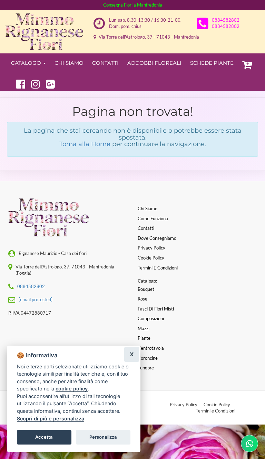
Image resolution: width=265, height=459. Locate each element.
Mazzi (143, 328)
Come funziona (153, 218)
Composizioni (151, 318)
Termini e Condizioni (215, 411)
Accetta (44, 437)
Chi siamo (147, 208)
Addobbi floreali (154, 63)
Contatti (105, 63)
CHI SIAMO (69, 63)
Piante (144, 338)
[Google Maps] (47, 83)
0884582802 (225, 20)
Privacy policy (151, 248)
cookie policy (72, 388)
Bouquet (146, 289)
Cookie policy (151, 258)
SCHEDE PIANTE (212, 63)
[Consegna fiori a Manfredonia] (44, 31)
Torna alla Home (84, 144)
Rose (142, 299)
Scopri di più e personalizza (50, 418)
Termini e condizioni (158, 268)
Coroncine (148, 358)
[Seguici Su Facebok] (17, 83)
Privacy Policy (183, 404)
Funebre (146, 367)
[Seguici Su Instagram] (32, 83)
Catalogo (26, 63)
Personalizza (103, 437)
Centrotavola (151, 348)
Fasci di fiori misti (156, 309)
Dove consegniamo (157, 238)
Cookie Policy (217, 404)
